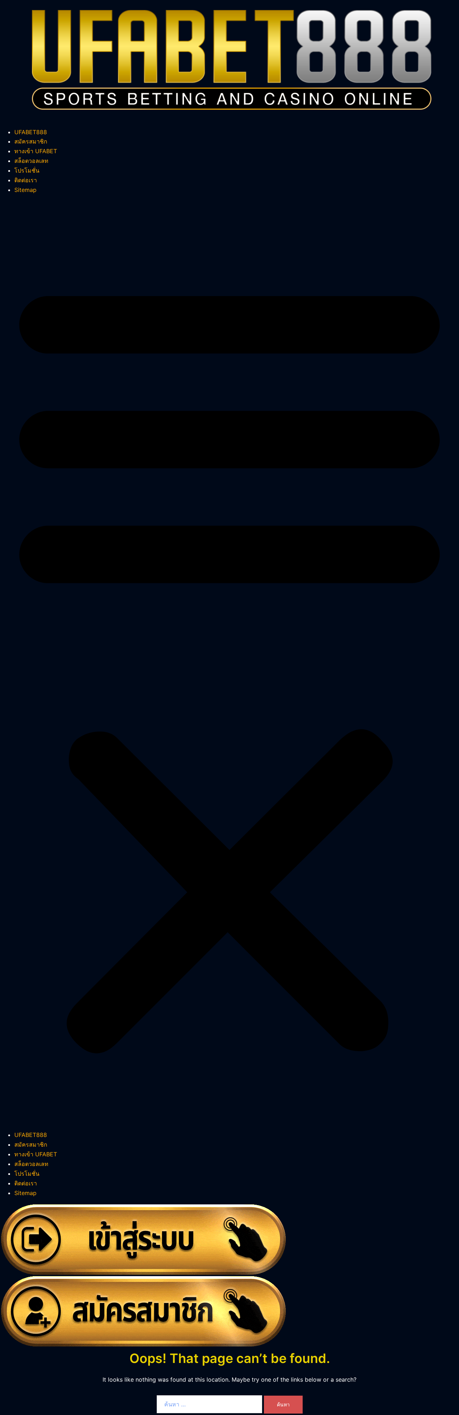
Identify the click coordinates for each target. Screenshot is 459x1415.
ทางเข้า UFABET (35, 151)
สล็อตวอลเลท (31, 160)
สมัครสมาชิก (30, 141)
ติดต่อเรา (25, 180)
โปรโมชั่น (26, 170)
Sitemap (25, 189)
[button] (229, 663)
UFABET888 (30, 132)
